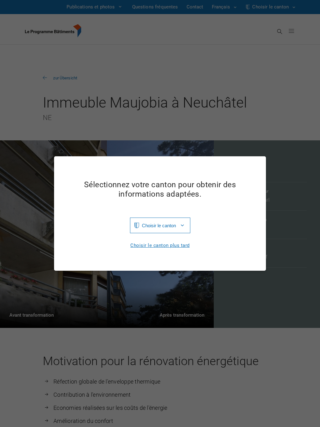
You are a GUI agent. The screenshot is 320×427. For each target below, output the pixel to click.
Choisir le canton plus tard (160, 245)
